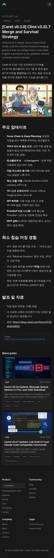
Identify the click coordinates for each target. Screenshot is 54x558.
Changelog (7, 508)
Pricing (5, 499)
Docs (4, 503)
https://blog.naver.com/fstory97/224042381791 (24, 339)
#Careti (8, 401)
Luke (16, 16)
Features (6, 495)
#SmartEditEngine (12, 461)
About (4, 524)
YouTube (33, 488)
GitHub (32, 497)
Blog (31, 484)
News (4, 528)
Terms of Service (36, 524)
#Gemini (8, 406)
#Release (7, 21)
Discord (32, 493)
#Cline (17, 21)
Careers (5, 532)
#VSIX (17, 406)
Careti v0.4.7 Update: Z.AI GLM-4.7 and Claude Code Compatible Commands (26, 443)
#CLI (39, 401)
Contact (5, 512)
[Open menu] (49, 4)
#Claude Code (35, 456)
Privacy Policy (35, 528)
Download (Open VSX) (11, 491)
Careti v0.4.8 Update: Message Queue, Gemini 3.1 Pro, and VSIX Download (26, 388)
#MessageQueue (29, 401)
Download (8, 485)
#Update (27, 21)
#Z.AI (25, 456)
